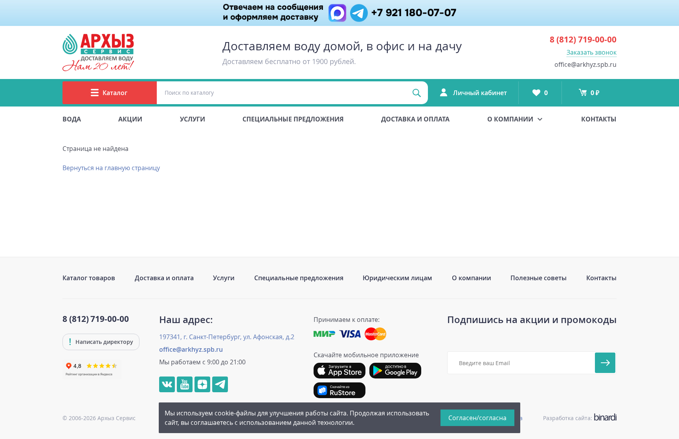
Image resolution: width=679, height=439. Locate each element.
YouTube (185, 384)
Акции (130, 119)
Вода (71, 119)
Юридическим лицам (397, 278)
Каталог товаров (88, 278)
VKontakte (167, 384)
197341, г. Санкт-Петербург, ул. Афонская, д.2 (226, 336)
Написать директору (104, 341)
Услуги (192, 119)
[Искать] (416, 92)
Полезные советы (538, 278)
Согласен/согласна (477, 417)
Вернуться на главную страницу (111, 167)
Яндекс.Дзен (202, 384)
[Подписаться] (605, 363)
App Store (339, 370)
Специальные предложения (293, 119)
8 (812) (583, 39)
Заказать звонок (592, 52)
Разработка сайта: (578, 418)
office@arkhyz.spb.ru (585, 64)
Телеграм (220, 384)
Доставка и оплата (415, 119)
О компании (471, 278)
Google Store (395, 370)
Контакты (599, 119)
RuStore (339, 390)
